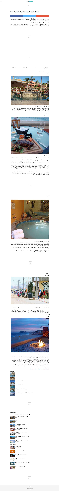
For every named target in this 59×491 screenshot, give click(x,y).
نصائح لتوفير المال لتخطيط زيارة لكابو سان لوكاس (22, 388)
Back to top (29, 486)
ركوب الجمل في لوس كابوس (19, 380)
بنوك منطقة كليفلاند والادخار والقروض (20, 424)
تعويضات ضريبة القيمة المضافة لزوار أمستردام (21, 416)
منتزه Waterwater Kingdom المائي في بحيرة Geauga (22, 414)
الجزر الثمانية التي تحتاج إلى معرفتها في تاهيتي (21, 440)
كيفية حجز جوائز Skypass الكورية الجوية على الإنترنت (22, 462)
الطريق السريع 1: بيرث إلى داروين (19, 458)
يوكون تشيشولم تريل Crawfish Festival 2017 (21, 446)
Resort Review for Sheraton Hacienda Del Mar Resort (23, 376)
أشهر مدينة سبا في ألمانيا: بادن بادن (20, 450)
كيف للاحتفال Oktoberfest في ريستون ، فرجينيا (21, 428)
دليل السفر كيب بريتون (18, 420)
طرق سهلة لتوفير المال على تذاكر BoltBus (21, 454)
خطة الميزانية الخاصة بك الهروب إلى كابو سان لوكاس (22, 372)
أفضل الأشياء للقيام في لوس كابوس (20, 384)
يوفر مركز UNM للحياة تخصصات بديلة (20, 466)
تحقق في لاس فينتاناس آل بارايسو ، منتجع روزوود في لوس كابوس (24, 392)
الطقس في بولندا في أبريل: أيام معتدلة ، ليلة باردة (22, 436)
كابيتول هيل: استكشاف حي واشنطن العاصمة (21, 432)
